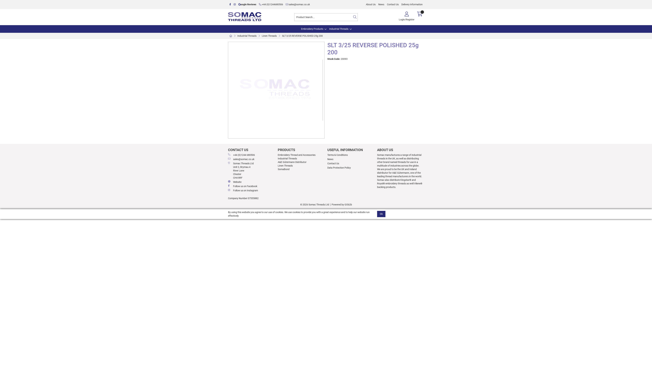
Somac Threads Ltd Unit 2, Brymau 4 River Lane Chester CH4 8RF (243, 170)
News (381, 4)
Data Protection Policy (339, 167)
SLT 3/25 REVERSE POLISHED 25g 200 (302, 35)
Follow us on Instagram (245, 190)
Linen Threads (269, 35)
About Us (371, 4)
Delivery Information (412, 4)
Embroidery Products (312, 29)
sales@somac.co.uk (299, 4)
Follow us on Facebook (245, 186)
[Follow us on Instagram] (234, 4)
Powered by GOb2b (342, 204)
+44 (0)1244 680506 (244, 155)
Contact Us (393, 4)
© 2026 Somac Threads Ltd (314, 204)
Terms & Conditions (337, 155)
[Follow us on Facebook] (230, 4)
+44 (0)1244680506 (272, 4)
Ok (381, 214)
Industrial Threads (338, 29)
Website (237, 182)
